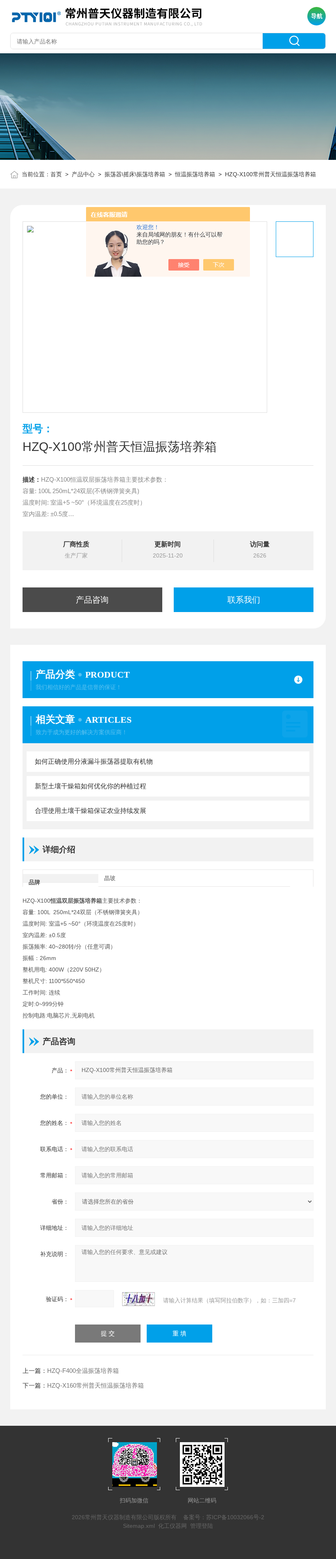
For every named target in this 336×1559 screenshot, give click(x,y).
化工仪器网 (172, 1526)
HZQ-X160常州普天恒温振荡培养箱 (95, 1385)
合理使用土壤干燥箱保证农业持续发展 (90, 810)
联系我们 (243, 599)
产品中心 (83, 174)
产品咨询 (92, 599)
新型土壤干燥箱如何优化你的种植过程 (90, 786)
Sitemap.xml (139, 1526)
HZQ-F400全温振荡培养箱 (83, 1370)
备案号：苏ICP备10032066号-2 (223, 1517)
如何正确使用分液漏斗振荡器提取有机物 (94, 761)
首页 (56, 174)
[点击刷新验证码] (138, 1299)
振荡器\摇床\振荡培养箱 (134, 174)
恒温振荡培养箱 (195, 174)
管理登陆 (201, 1526)
